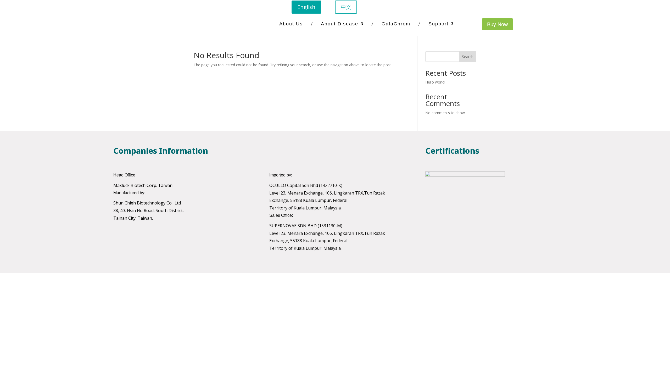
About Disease (339, 23)
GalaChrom (396, 23)
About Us (291, 23)
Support (438, 23)
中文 (346, 6)
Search (467, 56)
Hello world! (435, 82)
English (306, 6)
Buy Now (497, 24)
